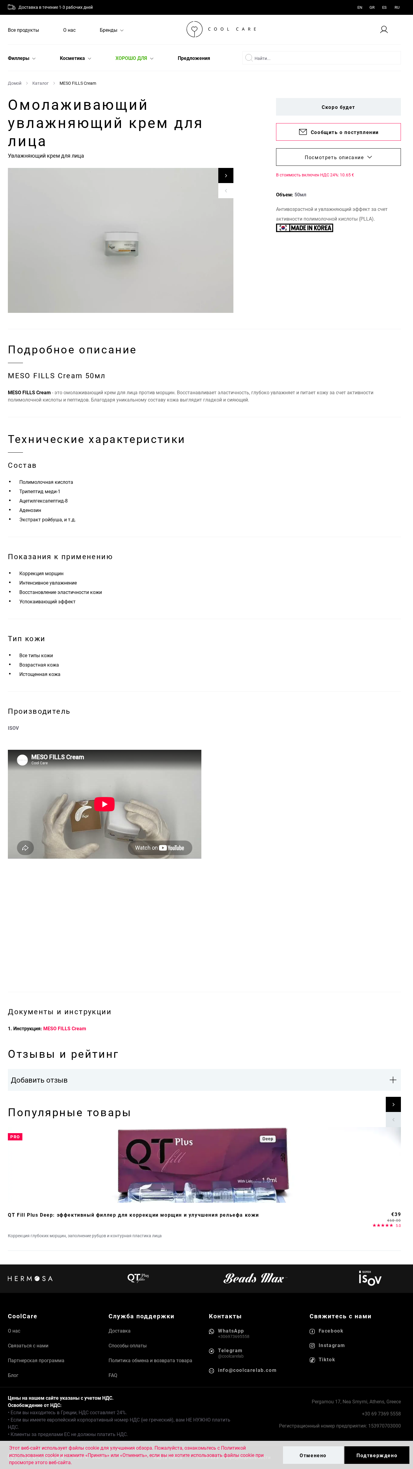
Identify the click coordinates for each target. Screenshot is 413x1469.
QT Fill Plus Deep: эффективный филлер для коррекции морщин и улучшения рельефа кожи (133, 1215)
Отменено (313, 1455)
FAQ (113, 1375)
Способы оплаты (128, 1345)
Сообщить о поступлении (345, 132)
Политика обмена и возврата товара (150, 1360)
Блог (13, 1375)
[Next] (225, 175)
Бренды (109, 30)
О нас (69, 30)
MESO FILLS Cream (64, 1028)
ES (384, 7)
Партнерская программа (36, 1360)
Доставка (120, 1330)
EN (359, 7)
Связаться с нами (28, 1345)
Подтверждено (376, 1455)
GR (372, 7)
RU (397, 7)
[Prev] (225, 190)
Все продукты (23, 30)
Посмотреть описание (334, 157)
